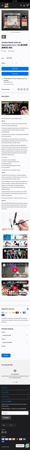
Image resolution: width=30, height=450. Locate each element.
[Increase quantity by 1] (16, 63)
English (3, 424)
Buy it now (15, 73)
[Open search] (21, 5)
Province (3, 339)
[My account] (24, 5)
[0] (27, 5)
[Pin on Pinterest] (21, 89)
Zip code (3, 346)
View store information (9, 84)
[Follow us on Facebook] (3, 432)
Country (3, 332)
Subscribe (6, 417)
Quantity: (4, 63)
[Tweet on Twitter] (24, 89)
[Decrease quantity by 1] (8, 63)
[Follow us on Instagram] (5, 432)
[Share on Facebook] (19, 89)
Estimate (6, 355)
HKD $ (11, 424)
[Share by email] (27, 89)
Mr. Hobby (4, 51)
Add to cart (15, 68)
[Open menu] (2, 5)
